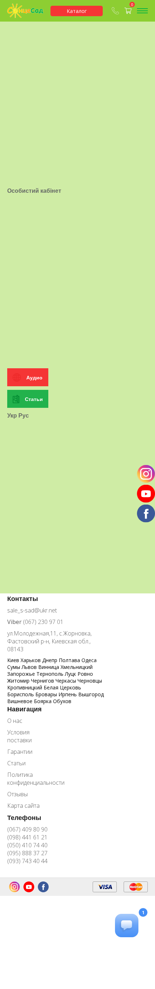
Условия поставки (19, 736)
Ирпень (68, 694)
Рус (23, 415)
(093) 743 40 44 (27, 861)
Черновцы (90, 680)
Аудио (34, 377)
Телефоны (24, 817)
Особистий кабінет (34, 191)
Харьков (31, 660)
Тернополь (50, 673)
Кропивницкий (25, 687)
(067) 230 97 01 (35, 622)
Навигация (24, 709)
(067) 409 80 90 (27, 829)
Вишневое (20, 701)
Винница (49, 667)
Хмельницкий (77, 667)
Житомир (19, 680)
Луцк (71, 673)
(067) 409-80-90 (116, 10)
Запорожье (21, 673)
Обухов (62, 701)
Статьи (34, 399)
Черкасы (67, 680)
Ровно (85, 673)
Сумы (14, 667)
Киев (14, 660)
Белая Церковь (62, 687)
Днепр (50, 660)
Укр (12, 415)
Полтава (70, 660)
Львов (30, 667)
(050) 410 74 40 (27, 845)
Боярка (43, 701)
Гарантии (19, 752)
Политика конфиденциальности (30, 779)
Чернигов (43, 680)
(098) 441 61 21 (27, 837)
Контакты (22, 598)
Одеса (89, 660)
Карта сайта (23, 806)
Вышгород (91, 694)
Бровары (46, 694)
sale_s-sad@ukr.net (32, 610)
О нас (14, 721)
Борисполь (21, 694)
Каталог (77, 11)
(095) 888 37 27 (27, 853)
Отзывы (17, 794)
